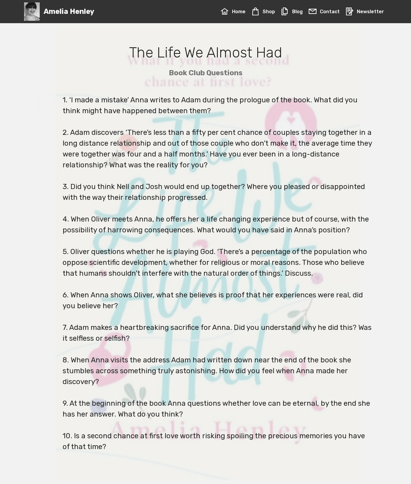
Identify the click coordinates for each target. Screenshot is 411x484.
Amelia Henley (69, 11)
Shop (269, 11)
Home (238, 11)
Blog (297, 11)
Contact (329, 11)
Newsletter (370, 11)
